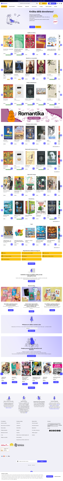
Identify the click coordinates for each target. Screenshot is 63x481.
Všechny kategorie (31, 263)
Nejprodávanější (12, 6)
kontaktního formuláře (54, 424)
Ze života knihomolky (56, 377)
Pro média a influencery (36, 430)
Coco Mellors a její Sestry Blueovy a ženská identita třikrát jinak (52, 304)
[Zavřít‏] (62, 1)
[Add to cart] (12, 54)
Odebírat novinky (31, 330)
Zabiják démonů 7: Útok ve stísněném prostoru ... (37, 378)
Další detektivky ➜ (56, 221)
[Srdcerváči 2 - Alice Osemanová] (16, 369)
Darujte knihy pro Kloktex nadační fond (22, 439)
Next (61, 374)
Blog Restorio (34, 427)
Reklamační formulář (4, 432)
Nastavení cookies (58, 476)
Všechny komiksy (31, 387)
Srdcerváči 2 (14, 377)
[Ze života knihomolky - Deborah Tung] (57, 369)
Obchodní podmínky (35, 425)
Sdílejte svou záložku (4, 437)
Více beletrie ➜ (57, 171)
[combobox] (28, 3)
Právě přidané (20, 6)
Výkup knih (27, 6)
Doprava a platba (48, 6)
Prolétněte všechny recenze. (54, 408)
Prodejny (41, 6)
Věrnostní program (35, 423)
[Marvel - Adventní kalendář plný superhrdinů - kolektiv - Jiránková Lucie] (26, 369)
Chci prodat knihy (31, 281)
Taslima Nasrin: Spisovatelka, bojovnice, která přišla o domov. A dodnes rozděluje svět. (31, 305)
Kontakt (55, 6)
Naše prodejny (3, 427)
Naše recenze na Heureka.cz (5, 425)
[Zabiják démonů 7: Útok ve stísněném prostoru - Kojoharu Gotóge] (36, 369)
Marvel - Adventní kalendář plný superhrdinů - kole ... (25, 378)
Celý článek (10, 310)
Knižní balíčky (18, 427)
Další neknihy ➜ (57, 247)
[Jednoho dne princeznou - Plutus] (5, 369)
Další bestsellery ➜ (56, 146)
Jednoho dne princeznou (4, 378)
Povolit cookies (49, 476)
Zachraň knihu (34, 6)
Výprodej (17, 432)
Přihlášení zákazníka (4, 430)
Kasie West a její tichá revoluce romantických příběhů (10, 304)
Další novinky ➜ (57, 107)
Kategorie (4, 6)
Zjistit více (15, 479)
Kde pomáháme (19, 437)
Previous (1, 374)
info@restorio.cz (50, 425)
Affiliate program (34, 432)
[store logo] (4, 3)
